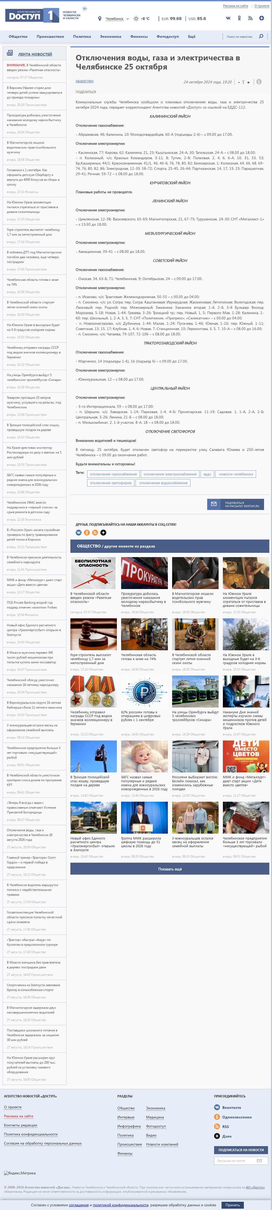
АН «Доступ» (255, 1187)
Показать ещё (170, 868)
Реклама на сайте (235, 6)
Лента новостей (35, 54)
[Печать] (259, 82)
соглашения (79, 1204)
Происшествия (50, 36)
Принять (233, 1204)
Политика (82, 36)
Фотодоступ (168, 36)
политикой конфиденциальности (120, 1204)
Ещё (192, 36)
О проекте (261, 6)
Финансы (139, 36)
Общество (18, 36)
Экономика (110, 36)
